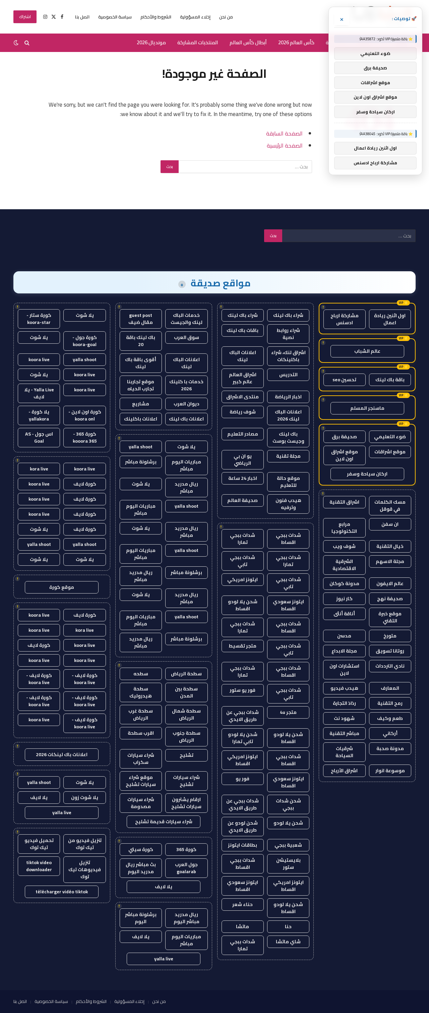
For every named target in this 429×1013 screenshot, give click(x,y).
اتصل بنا (82, 17)
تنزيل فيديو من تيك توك (85, 844)
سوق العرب (186, 337)
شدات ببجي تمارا (242, 539)
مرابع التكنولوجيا (344, 528)
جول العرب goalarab (186, 868)
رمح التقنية (390, 703)
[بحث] (27, 42)
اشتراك (25, 16)
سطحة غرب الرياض (140, 714)
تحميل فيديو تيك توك (39, 844)
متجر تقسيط (242, 645)
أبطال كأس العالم (248, 42)
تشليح (186, 755)
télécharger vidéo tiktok (62, 891)
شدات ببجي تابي (242, 561)
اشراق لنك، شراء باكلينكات (288, 356)
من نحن (226, 17)
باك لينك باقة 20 (140, 341)
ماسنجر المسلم (367, 408)
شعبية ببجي (288, 845)
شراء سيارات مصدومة (140, 803)
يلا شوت (186, 446)
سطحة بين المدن (186, 692)
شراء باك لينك (288, 315)
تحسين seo (344, 379)
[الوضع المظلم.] (16, 42)
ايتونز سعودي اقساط (288, 605)
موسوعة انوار (390, 770)
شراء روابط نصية (288, 334)
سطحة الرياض (186, 673)
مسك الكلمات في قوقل (390, 505)
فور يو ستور (242, 690)
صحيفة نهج (390, 598)
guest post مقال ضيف (140, 319)
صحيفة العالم (242, 500)
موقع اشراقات (390, 451)
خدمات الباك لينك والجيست (186, 319)
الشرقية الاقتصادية (344, 565)
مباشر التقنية (344, 733)
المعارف (390, 688)
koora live (39, 359)
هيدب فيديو (344, 688)
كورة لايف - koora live (85, 679)
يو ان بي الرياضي (243, 459)
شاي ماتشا (288, 941)
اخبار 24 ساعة (242, 478)
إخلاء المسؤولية (195, 17)
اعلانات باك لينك (186, 418)
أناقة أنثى (344, 613)
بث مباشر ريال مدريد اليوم (141, 868)
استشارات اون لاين (344, 669)
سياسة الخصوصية (115, 17)
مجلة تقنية (288, 456)
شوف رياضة (243, 411)
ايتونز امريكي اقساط (242, 760)
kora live (39, 468)
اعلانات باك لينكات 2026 (61, 754)
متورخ (389, 635)
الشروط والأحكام (155, 17)
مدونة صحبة (390, 748)
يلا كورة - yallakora (38, 415)
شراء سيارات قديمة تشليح (163, 821)
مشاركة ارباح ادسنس (344, 319)
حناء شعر (242, 904)
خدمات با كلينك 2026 (186, 385)
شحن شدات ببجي (288, 804)
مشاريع (140, 403)
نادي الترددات (390, 666)
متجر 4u (288, 712)
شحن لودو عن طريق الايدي (243, 826)
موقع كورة (61, 587)
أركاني (390, 733)
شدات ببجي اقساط (288, 539)
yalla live (163, 958)
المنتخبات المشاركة (197, 42)
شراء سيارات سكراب (140, 759)
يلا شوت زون (84, 797)
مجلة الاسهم (390, 561)
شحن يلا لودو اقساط (242, 605)
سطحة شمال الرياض (186, 714)
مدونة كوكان (344, 583)
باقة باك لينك (390, 379)
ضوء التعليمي (390, 436)
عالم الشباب (367, 351)
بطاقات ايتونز (242, 845)
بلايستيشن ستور (288, 863)
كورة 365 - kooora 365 (85, 437)
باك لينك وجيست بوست (288, 437)
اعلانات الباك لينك (242, 356)
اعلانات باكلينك (140, 418)
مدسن (344, 635)
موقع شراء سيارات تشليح (141, 781)
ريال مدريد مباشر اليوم (186, 918)
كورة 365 (186, 849)
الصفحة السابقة (284, 133)
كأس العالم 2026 (296, 42)
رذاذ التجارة (344, 703)
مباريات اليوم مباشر (186, 465)
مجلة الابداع (344, 650)
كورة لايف (84, 484)
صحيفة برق (344, 436)
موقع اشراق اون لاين (344, 455)
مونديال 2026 (151, 42)
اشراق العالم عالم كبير (242, 378)
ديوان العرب (186, 403)
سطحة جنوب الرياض (186, 736)
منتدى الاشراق (242, 396)
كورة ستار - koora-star (38, 319)
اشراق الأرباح (344, 770)
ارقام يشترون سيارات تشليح (186, 803)
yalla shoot (140, 446)
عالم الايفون (390, 583)
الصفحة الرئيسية (285, 145)
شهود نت (344, 718)
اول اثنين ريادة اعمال (390, 319)
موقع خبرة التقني (390, 617)
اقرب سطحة (141, 733)
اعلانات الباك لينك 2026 (288, 415)
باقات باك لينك (242, 330)
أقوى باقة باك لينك (140, 363)
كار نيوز (344, 598)
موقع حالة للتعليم (288, 482)
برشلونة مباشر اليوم (141, 918)
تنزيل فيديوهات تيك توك (84, 869)
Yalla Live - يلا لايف (39, 393)
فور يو (242, 778)
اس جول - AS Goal (39, 437)
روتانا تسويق (390, 650)
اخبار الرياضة (288, 396)
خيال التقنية (390, 546)
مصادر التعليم (242, 434)
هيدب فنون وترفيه (288, 504)
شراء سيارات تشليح (186, 781)
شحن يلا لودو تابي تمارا (242, 738)
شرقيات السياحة (344, 752)
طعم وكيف (390, 718)
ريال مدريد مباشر (186, 487)
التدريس (288, 374)
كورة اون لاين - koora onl (84, 415)
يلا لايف (163, 886)
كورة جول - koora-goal (84, 341)
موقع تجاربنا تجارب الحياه (140, 385)
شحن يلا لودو (288, 823)
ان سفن (390, 524)
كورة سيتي (140, 849)
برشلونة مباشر (141, 461)
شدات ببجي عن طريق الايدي (242, 716)
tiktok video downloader (39, 866)
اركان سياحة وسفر (367, 473)
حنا (288, 926)
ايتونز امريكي (242, 579)
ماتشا (242, 926)
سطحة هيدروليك (140, 692)
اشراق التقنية (344, 502)
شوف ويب (344, 546)
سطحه (140, 673)
